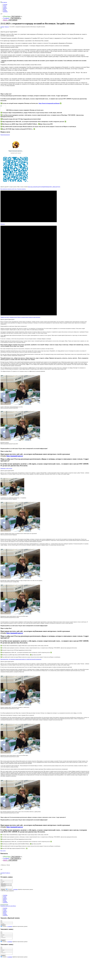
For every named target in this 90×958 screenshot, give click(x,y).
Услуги (4, 5)
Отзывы (5, 10)
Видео (4, 9)
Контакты (5, 11)
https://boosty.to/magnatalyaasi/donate (49, 103)
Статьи (4, 6)
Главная (2, 26)
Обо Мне (5, 4)
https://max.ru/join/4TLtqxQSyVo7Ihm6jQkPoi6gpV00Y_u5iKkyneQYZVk (44, 186)
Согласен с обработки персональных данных (20, 889)
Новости (5, 8)
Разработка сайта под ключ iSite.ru (8, 905)
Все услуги (3, 850)
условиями (15, 889)
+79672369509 (15, 16)
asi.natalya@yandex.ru (5, 872)
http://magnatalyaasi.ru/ (15, 456)
